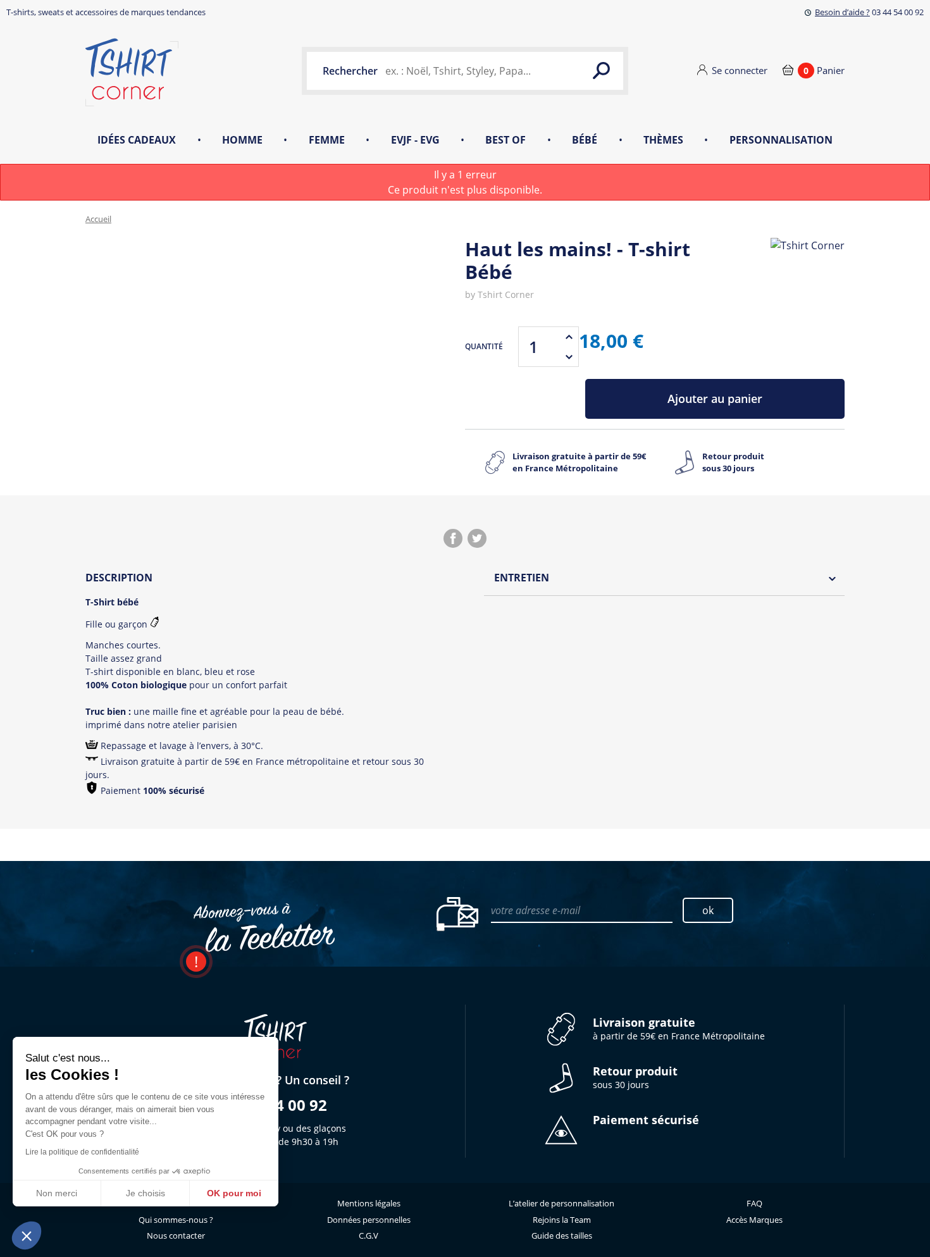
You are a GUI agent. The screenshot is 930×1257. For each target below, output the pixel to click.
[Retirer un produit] (569, 357)
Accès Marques (754, 1219)
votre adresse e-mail (535, 910)
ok (708, 910)
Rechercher (350, 71)
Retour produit (733, 462)
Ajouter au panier (714, 398)
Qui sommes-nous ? (176, 1219)
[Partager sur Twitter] (477, 538)
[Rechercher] (601, 71)
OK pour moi (234, 1193)
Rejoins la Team (562, 1219)
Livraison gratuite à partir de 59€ (579, 462)
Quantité (484, 346)
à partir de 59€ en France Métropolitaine (679, 1029)
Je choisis (145, 1193)
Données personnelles (369, 1219)
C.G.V (368, 1235)
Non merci (56, 1193)
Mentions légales (368, 1203)
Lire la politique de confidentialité (82, 1152)
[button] (26, 1235)
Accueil (98, 219)
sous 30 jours (635, 1078)
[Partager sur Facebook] (452, 538)
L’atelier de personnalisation (561, 1203)
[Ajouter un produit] (569, 336)
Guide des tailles (561, 1235)
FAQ (754, 1203)
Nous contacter (176, 1235)
